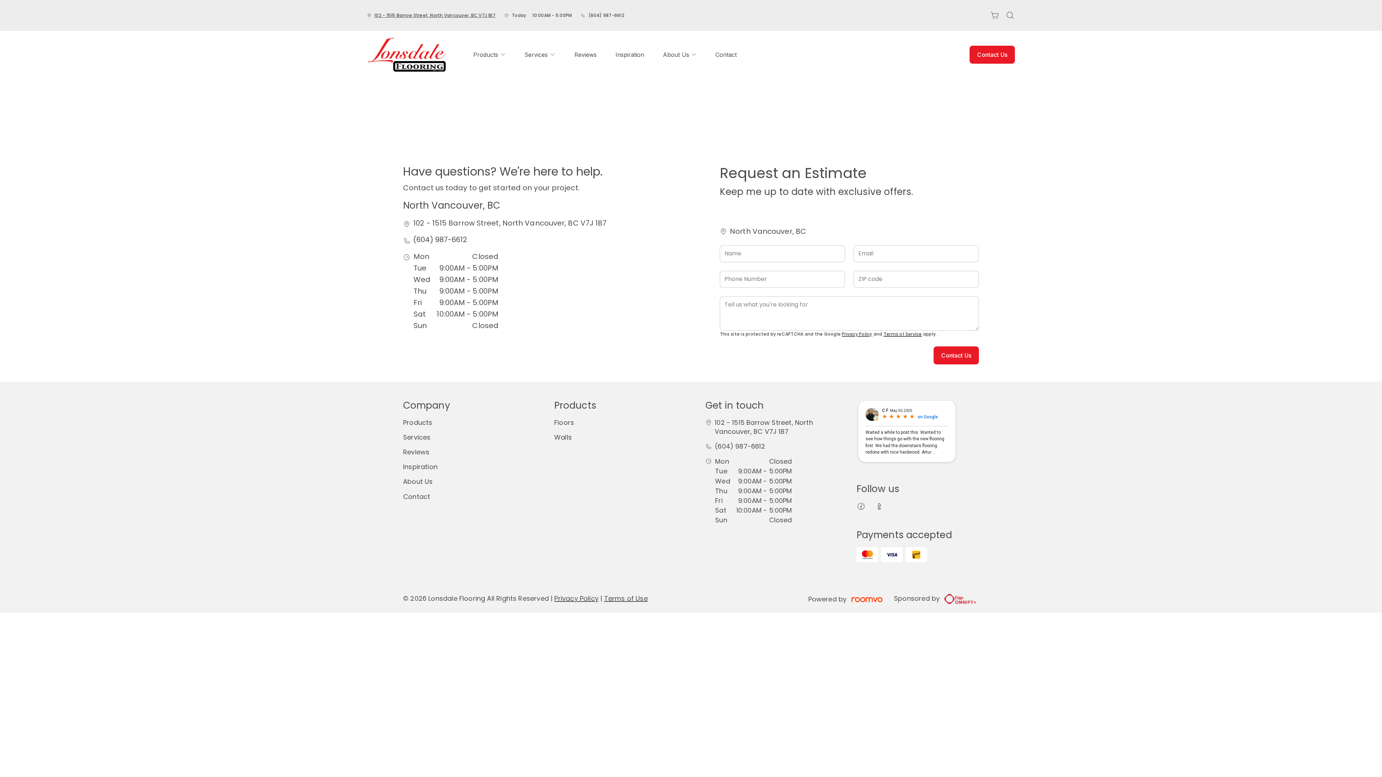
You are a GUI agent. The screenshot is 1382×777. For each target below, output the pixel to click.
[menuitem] (489, 54)
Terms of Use (626, 598)
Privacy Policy (857, 334)
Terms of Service (903, 334)
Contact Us (992, 54)
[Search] (1010, 15)
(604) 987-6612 (606, 15)
